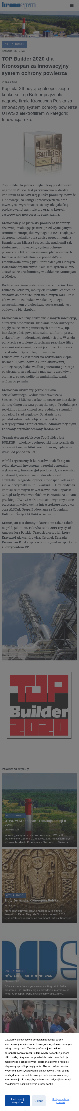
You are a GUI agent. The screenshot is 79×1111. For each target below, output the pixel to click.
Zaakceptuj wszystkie (17, 1101)
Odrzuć (39, 1100)
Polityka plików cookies (60, 1101)
